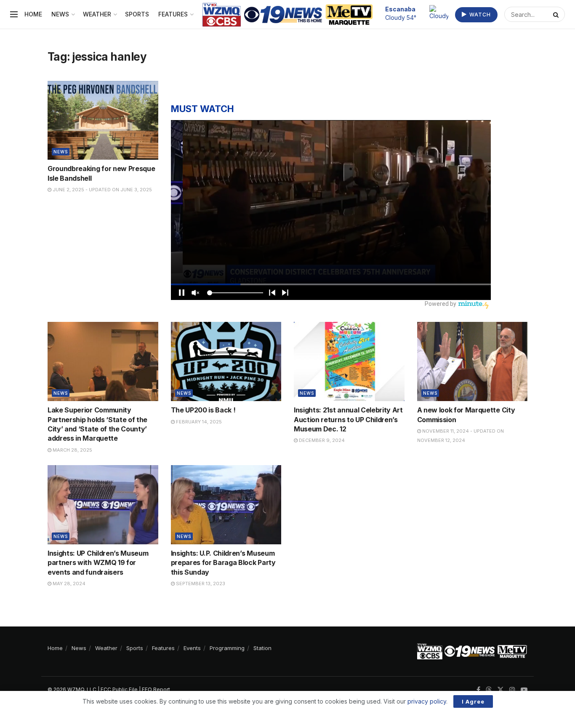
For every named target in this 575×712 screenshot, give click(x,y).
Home (33, 14)
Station (262, 648)
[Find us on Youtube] (524, 690)
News (60, 14)
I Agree (473, 701)
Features (173, 14)
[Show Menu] (14, 14)
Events (192, 648)
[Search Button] (557, 14)
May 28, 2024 (68, 583)
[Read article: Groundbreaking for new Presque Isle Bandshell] (103, 120)
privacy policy (426, 701)
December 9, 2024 (321, 440)
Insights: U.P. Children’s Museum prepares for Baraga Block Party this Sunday (223, 562)
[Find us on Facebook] (478, 690)
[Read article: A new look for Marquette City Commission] (472, 361)
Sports (137, 14)
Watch (479, 14)
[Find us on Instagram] (512, 690)
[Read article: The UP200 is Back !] (226, 361)
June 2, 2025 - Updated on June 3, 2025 (101, 190)
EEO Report (156, 689)
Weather (97, 14)
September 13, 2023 (200, 583)
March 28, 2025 (71, 450)
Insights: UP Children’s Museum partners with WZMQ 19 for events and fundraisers (98, 562)
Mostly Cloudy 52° (405, 13)
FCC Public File (119, 689)
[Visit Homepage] (287, 15)
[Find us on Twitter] (500, 690)
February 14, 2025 (198, 422)
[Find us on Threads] (489, 690)
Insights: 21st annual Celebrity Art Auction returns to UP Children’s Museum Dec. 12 (348, 419)
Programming (227, 648)
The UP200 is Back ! (203, 410)
